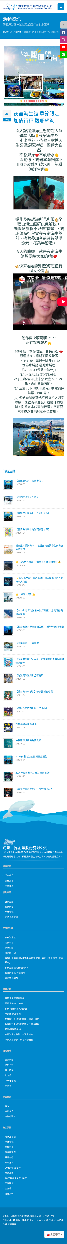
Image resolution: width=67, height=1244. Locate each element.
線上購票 (9, 1070)
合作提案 (9, 880)
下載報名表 (10, 1080)
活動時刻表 (10, 1152)
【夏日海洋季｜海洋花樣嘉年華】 (33, 529)
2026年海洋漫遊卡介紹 (16, 1178)
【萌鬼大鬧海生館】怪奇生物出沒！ (34, 788)
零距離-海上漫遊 (13, 1013)
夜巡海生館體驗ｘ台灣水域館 (19, 1034)
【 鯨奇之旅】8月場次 (27, 496)
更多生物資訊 (11, 917)
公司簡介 (9, 875)
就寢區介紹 (10, 952)
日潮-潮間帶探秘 (13, 1029)
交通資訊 (9, 1141)
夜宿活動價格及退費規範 (17, 967)
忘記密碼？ (10, 1116)
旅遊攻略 (9, 1172)
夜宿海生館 (10, 937)
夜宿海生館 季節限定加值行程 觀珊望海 (36, 117)
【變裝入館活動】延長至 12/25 (32, 707)
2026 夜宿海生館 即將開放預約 (31, 756)
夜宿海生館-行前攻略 (15, 972)
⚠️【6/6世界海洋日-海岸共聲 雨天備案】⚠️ (38, 561)
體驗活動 (9, 1065)
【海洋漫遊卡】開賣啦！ (28, 642)
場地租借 (9, 1157)
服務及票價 (10, 1136)
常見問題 (9, 1183)
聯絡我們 (9, 1193)
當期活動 (9, 901)
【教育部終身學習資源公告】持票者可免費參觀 (40, 626)
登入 (7, 1106)
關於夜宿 (9, 942)
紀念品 (8, 1075)
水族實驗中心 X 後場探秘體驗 (19, 1039)
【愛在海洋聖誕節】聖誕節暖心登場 (34, 691)
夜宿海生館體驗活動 (14, 998)
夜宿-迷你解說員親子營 (16, 1008)
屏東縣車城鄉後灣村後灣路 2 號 (26, 1215)
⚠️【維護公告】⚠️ (25, 594)
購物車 (8, 1085)
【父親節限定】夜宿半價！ (29, 480)
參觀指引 (9, 1147)
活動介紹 (9, 947)
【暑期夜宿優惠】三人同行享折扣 (33, 513)
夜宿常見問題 (11, 977)
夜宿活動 (9, 1059)
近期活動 (17, 31)
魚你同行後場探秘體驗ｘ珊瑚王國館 (22, 1018)
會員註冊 (9, 1111)
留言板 (8, 1188)
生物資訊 (9, 911)
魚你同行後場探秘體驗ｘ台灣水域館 (22, 1024)
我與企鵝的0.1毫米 (14, 1003)
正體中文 (54, 1234)
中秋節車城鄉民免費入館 (28, 740)
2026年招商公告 (13, 1167)
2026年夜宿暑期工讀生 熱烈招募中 (33, 772)
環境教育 (9, 1162)
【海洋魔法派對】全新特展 (29, 675)
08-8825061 (28, 1220)
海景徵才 (9, 885)
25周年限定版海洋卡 (26, 724)
